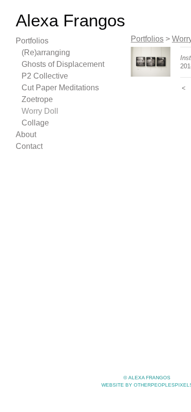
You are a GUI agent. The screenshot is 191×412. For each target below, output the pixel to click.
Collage (35, 123)
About (26, 134)
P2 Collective (45, 76)
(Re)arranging (46, 52)
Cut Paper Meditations (60, 87)
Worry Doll (40, 111)
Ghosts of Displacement (63, 64)
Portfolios (32, 41)
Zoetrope (37, 99)
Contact (29, 146)
